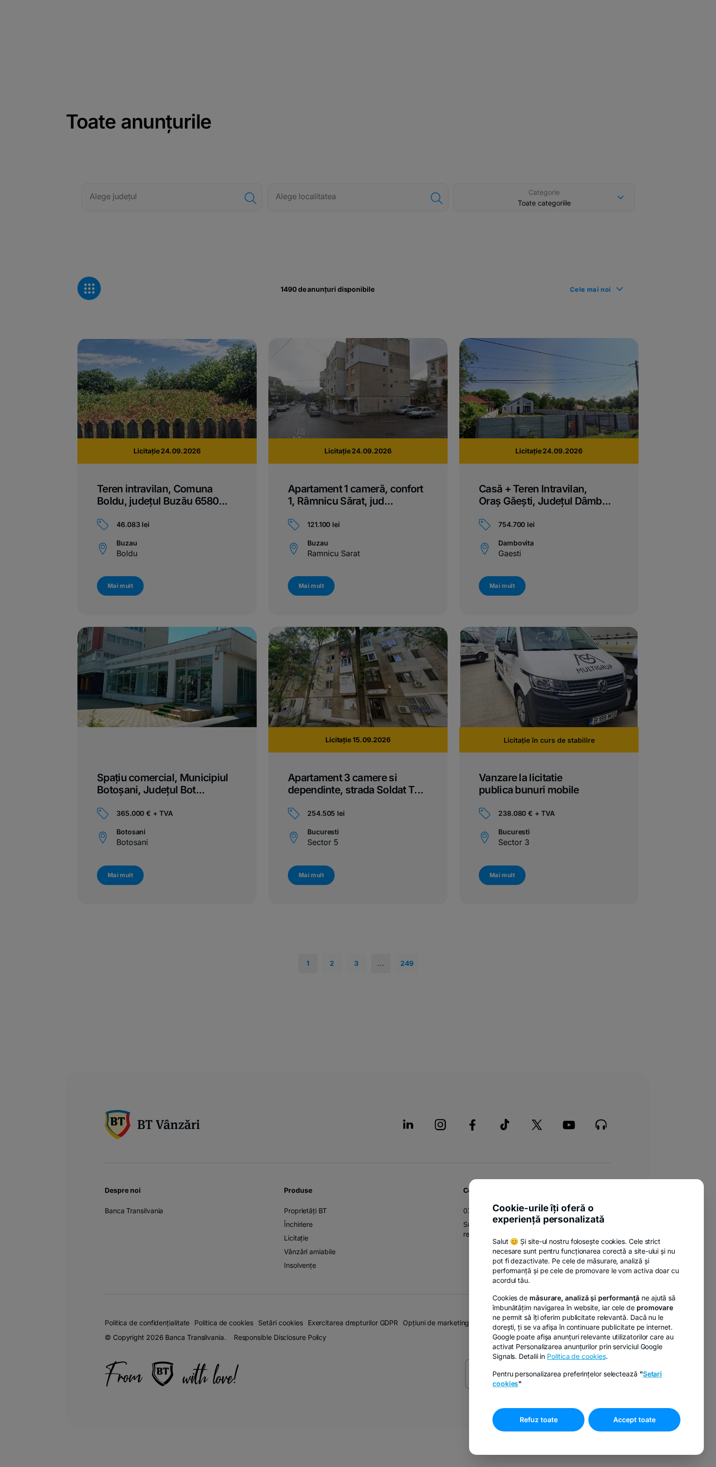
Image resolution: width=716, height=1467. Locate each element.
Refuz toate (539, 1419)
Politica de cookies (576, 1356)
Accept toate (634, 1419)
